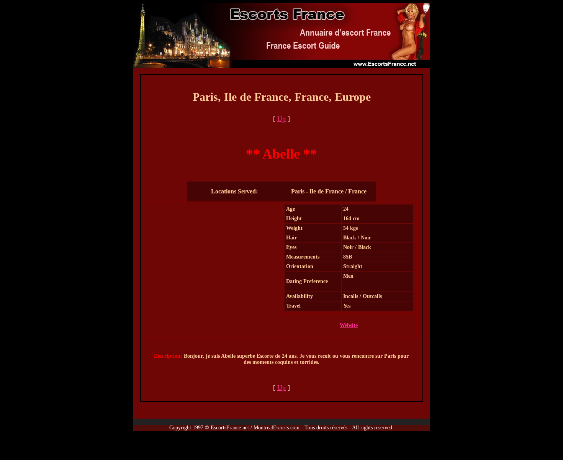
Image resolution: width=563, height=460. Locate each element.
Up (281, 119)
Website (349, 325)
